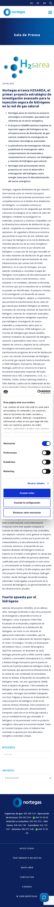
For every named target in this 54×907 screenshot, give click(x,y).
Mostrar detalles (36, 483)
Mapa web (27, 867)
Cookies (27, 886)
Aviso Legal (27, 848)
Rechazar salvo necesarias (27, 512)
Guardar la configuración (27, 502)
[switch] (46, 452)
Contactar (27, 877)
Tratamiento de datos (27, 858)
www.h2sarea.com (41, 735)
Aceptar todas (27, 493)
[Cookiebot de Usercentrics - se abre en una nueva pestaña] (38, 392)
